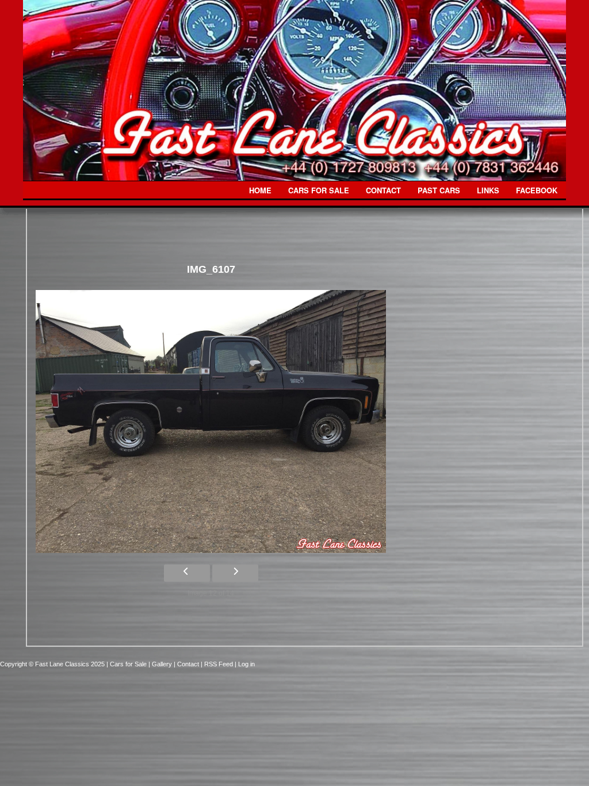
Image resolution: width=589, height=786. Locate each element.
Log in (246, 664)
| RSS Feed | (219, 664)
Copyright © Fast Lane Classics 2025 (53, 664)
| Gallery (161, 664)
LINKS (488, 190)
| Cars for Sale (127, 664)
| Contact (187, 664)
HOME (260, 190)
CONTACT (383, 190)
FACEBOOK (536, 190)
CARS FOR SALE (318, 190)
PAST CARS (439, 190)
